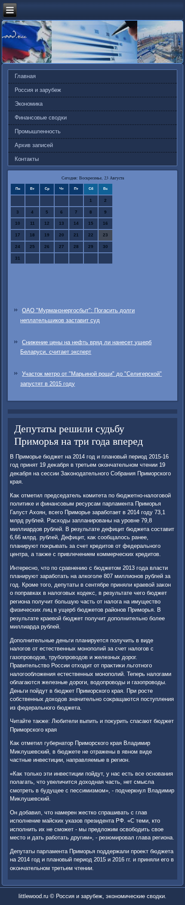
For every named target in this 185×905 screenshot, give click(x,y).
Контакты (27, 159)
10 (17, 223)
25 (32, 246)
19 (46, 235)
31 (17, 258)
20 (61, 235)
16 (105, 223)
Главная (25, 76)
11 (32, 223)
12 (46, 223)
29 (90, 246)
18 (32, 235)
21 (76, 235)
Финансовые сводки (41, 117)
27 (61, 246)
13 (61, 223)
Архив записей (34, 145)
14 (76, 223)
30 (105, 246)
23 (105, 235)
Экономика (29, 104)
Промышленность (38, 131)
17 (17, 235)
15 (90, 223)
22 (90, 235)
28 (76, 246)
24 (17, 246)
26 (46, 246)
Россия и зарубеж (38, 90)
